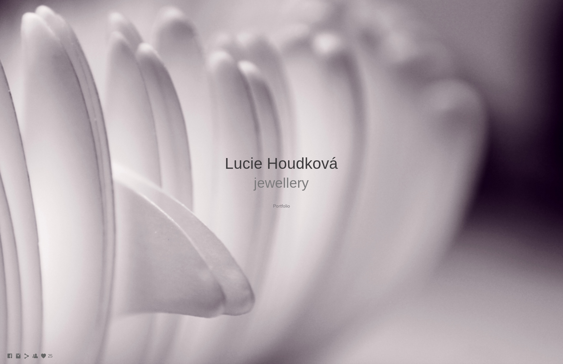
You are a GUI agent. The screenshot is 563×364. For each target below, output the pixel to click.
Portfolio (281, 206)
